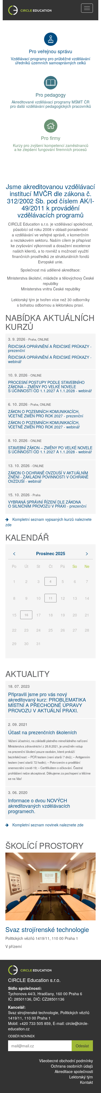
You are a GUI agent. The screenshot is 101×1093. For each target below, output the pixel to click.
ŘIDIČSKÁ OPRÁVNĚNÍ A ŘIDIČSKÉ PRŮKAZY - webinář (50, 359)
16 (26, 614)
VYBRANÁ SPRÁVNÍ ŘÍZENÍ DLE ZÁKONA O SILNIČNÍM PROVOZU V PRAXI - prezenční (47, 504)
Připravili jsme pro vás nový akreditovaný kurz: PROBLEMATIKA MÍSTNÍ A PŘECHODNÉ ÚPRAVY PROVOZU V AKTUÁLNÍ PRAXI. (47, 701)
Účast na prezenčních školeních (42, 732)
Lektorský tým (81, 1076)
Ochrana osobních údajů (72, 1066)
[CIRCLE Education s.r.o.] (50, 970)
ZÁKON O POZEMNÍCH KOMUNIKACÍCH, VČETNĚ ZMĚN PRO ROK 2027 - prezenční (45, 413)
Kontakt (86, 1082)
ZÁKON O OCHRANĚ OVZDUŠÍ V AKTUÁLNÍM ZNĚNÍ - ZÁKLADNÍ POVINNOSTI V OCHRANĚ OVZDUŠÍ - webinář (48, 477)
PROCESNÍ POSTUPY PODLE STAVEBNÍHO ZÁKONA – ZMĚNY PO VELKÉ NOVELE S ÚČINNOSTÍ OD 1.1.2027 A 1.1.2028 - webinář (50, 386)
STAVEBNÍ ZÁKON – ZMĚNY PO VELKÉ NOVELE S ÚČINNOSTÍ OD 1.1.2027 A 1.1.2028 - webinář (50, 449)
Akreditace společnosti (74, 1071)
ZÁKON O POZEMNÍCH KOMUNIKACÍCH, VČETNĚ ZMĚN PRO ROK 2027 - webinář (44, 424)
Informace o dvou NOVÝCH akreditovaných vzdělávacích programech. (39, 805)
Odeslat (82, 1045)
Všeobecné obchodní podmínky (66, 1060)
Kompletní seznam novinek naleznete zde (47, 824)
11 (51, 598)
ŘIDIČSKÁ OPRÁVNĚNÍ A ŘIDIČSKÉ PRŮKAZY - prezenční (50, 348)
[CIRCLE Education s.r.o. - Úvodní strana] (29, 10)
